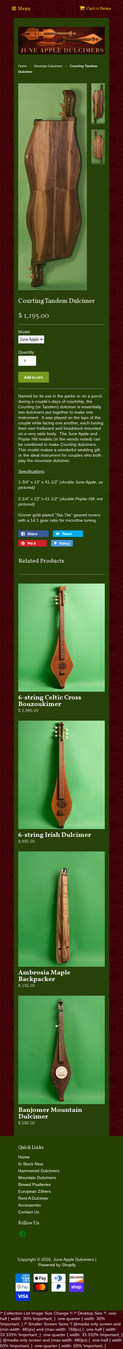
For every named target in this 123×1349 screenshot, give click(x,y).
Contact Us (28, 1212)
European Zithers (34, 1191)
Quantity (26, 352)
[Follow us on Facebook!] (23, 1235)
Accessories (29, 1205)
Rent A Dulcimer (33, 1198)
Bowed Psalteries (34, 1184)
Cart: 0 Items (98, 9)
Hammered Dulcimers (38, 1170)
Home (24, 1157)
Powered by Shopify (57, 1264)
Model (24, 331)
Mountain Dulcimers (37, 1177)
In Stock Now (30, 1163)
